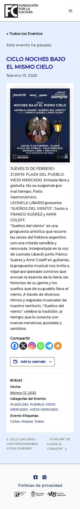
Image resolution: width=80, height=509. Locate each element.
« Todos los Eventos (24, 34)
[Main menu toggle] (71, 11)
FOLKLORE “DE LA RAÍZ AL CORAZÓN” (58, 444)
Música (27, 421)
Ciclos (15, 421)
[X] (23, 346)
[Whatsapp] (40, 346)
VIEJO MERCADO (44, 409)
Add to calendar (33, 362)
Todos (39, 421)
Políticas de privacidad (40, 485)
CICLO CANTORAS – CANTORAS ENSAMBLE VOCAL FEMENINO (22, 444)
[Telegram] (49, 346)
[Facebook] (14, 346)
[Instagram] (32, 346)
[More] (58, 346)
